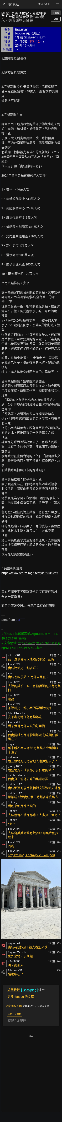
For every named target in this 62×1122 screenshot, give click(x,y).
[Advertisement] (31, 1069)
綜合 (25, 990)
